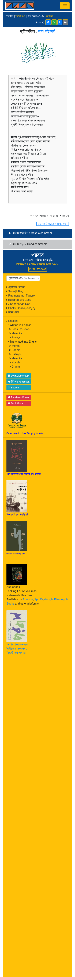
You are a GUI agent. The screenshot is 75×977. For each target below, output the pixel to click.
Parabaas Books (19, 397)
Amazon (28, 599)
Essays (16, 337)
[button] (37, 233)
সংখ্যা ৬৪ (21, 16)
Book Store (16, 403)
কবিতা (49, 16)
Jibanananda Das (19, 304)
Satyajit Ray (15, 291)
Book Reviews (20, 329)
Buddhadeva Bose (19, 300)
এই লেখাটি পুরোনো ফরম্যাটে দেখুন (52, 223)
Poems (16, 350)
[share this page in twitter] (48, 22)
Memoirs (17, 333)
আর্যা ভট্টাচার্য (46, 31)
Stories (16, 346)
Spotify (38, 599)
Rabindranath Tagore (21, 295)
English (13, 321)
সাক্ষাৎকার (13, 312)
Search (14, 387)
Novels (16, 362)
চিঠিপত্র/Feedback (19, 381)
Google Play (52, 599)
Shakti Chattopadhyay (22, 308)
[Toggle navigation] (65, 5)
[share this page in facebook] (59, 22)
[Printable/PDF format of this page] (65, 22)
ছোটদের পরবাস (16, 287)
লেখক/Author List (19, 375)
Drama (16, 366)
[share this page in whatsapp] (54, 22)
